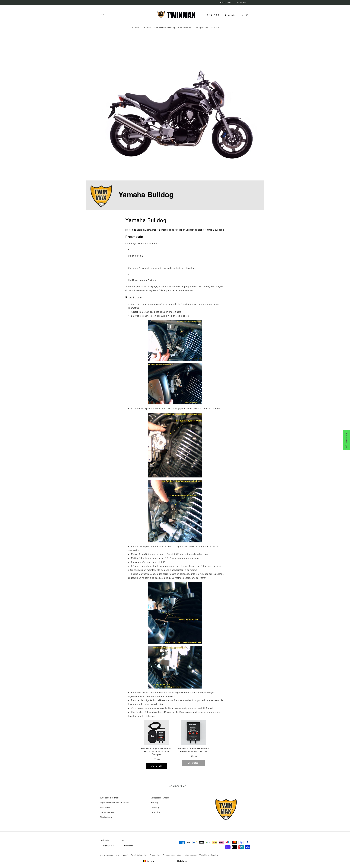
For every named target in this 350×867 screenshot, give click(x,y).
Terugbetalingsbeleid (139, 855)
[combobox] (158, 861)
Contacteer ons (107, 812)
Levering (155, 807)
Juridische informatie (109, 798)
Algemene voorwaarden (172, 855)
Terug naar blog (177, 786)
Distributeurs (106, 817)
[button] (103, 15)
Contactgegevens (190, 855)
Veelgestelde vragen (160, 798)
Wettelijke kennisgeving (208, 855)
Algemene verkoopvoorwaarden (114, 802)
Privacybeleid (106, 807)
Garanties (155, 812)
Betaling (154, 802)
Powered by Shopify (121, 855)
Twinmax (109, 855)
